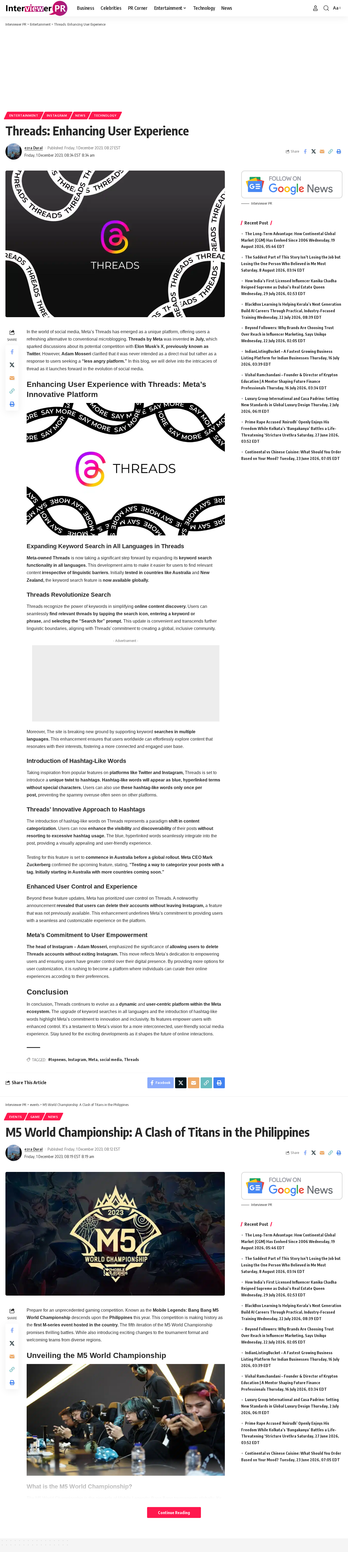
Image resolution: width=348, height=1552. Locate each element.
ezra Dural (33, 147)
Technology (105, 115)
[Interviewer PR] (36, 8)
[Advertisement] (174, 68)
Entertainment (23, 115)
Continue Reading (174, 1512)
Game (35, 1117)
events (15, 1117)
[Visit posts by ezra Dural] (13, 151)
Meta (93, 1059)
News (80, 115)
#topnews (57, 1059)
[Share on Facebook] (305, 151)
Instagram (57, 115)
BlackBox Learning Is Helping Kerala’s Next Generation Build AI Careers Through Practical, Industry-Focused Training (291, 311)
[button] (315, 8)
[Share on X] (313, 151)
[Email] (322, 151)
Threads (131, 1059)
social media (111, 1059)
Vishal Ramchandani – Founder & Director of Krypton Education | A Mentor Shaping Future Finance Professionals (289, 381)
